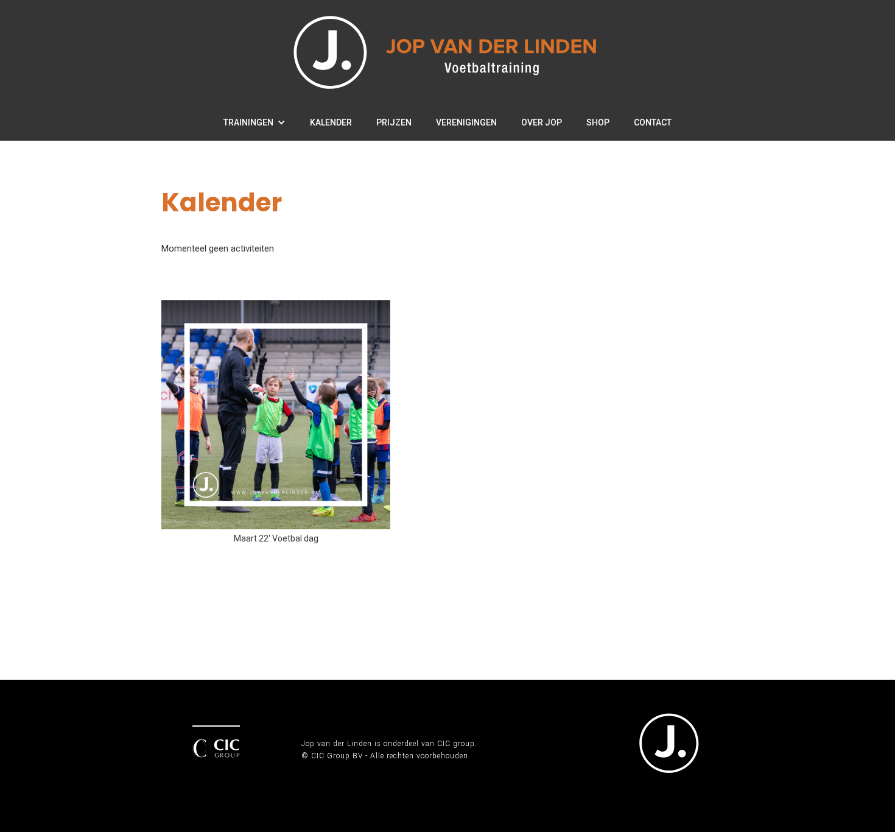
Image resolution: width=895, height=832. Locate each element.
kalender (331, 122)
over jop (541, 122)
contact (653, 122)
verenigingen (466, 122)
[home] (447, 52)
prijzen (394, 122)
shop (597, 122)
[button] (254, 122)
